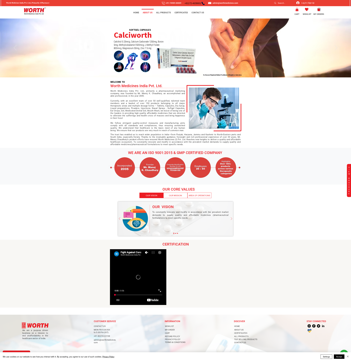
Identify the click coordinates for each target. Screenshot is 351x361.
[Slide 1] (173, 233)
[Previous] (15, 48)
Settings (326, 356)
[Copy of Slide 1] (175, 233)
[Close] (347, 356)
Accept (339, 356)
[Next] (336, 48)
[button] (296, 9)
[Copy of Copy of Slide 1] (177, 233)
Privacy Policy (108, 356)
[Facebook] (313, 326)
